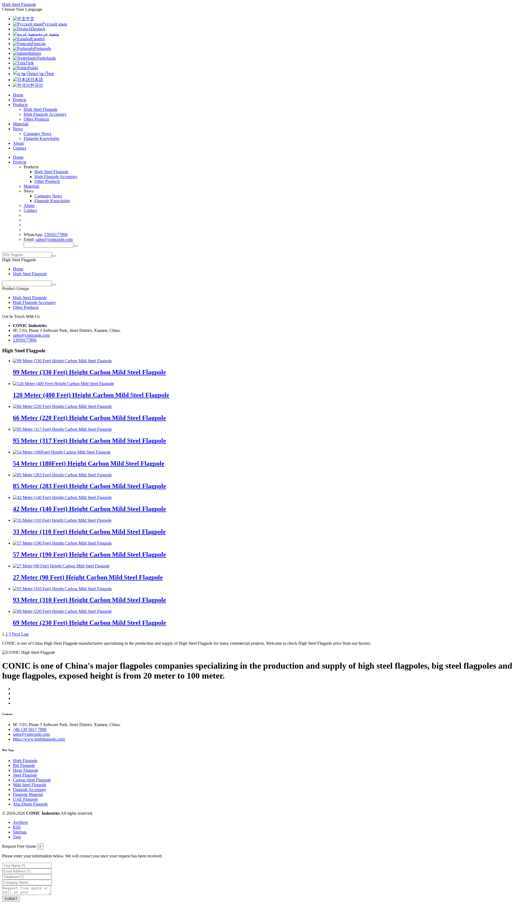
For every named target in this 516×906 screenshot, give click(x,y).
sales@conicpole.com (54, 239)
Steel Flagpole (25, 775)
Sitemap (20, 832)
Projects (19, 99)
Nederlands (46, 58)
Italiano (34, 53)
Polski (33, 68)
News (18, 128)
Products (20, 104)
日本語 (36, 79)
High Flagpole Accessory (45, 114)
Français (38, 43)
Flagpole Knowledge (41, 138)
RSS (17, 827)
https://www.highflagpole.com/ (39, 739)
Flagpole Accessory (29, 789)
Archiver (20, 822)
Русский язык (54, 24)
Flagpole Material (28, 794)
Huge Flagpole (25, 770)
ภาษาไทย (44, 73)
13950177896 (56, 234)
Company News (37, 133)
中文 (30, 18)
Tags (17, 837)
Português (42, 48)
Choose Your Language (22, 9)
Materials (20, 124)
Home (18, 95)
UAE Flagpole (25, 799)
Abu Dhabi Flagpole (30, 804)
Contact (19, 148)
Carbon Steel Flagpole (32, 780)
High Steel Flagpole (41, 109)
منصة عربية (48, 34)
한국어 (36, 85)
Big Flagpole (24, 765)
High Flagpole (25, 760)
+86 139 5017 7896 (29, 729)
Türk (30, 63)
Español (38, 39)
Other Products (36, 119)
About (18, 143)
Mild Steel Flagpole (29, 784)
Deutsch (38, 29)
